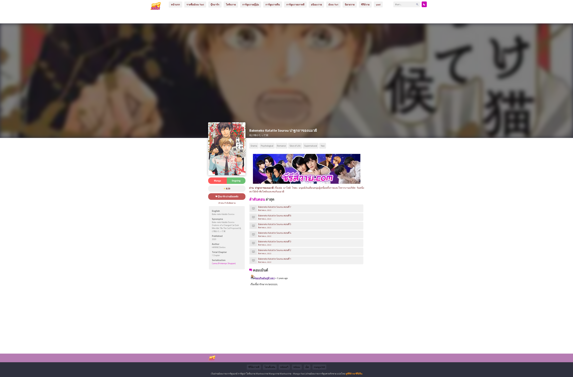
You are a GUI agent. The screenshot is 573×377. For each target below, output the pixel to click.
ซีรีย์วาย (365, 4)
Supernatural (310, 145)
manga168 (319, 367)
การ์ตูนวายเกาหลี (295, 4)
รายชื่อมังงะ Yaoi (195, 4)
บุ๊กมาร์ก (215, 4)
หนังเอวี (284, 367)
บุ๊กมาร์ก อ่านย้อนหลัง (227, 196)
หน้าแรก (175, 4)
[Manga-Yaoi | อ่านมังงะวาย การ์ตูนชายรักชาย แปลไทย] (156, 9)
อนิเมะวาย (316, 4)
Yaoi (323, 145)
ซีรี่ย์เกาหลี (253, 367)
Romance (281, 145)
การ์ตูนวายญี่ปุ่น (250, 4)
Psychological (267, 145)
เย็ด (307, 367)
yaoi (378, 4)
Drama (254, 145)
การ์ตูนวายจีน (272, 4)
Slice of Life (295, 145)
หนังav (296, 367)
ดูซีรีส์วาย (350, 373)
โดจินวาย (231, 4)
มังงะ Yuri (333, 4)
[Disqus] (306, 310)
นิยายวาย (350, 4)
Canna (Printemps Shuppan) (224, 263)
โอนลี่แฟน (269, 367)
